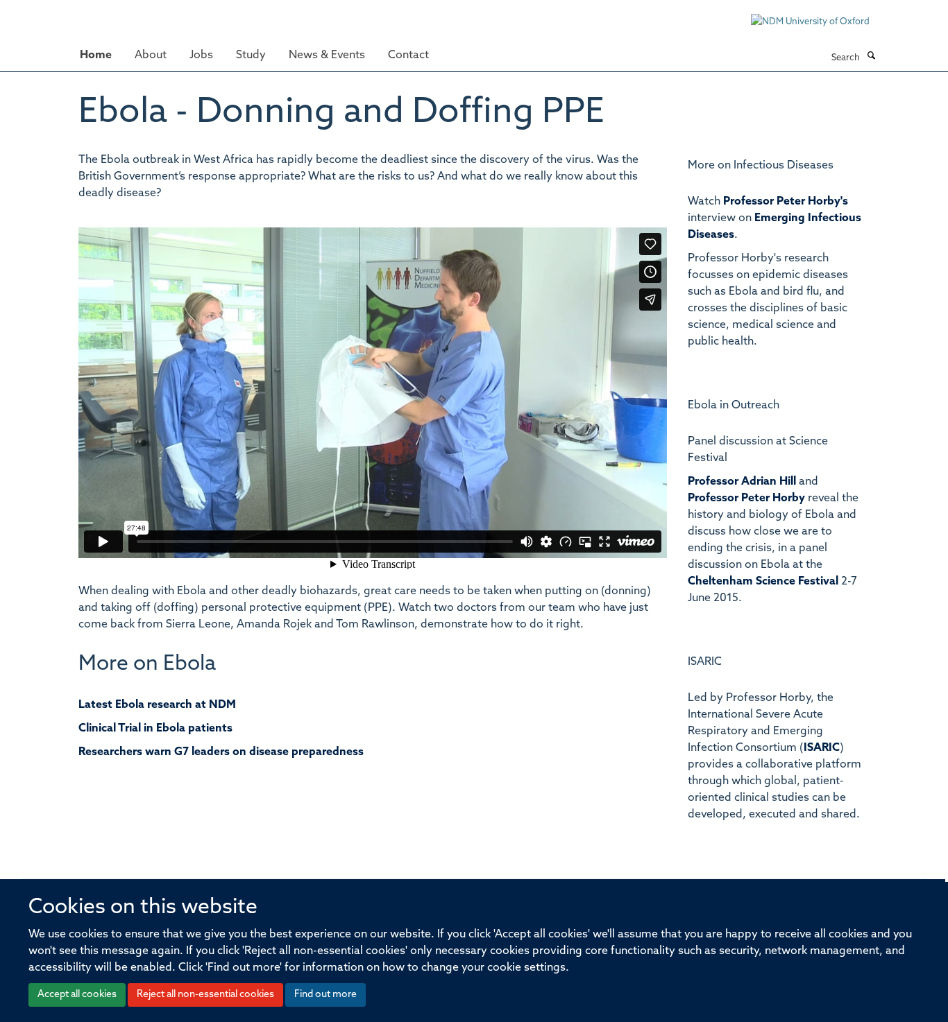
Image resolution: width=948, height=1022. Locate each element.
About (151, 55)
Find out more (325, 994)
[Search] (871, 56)
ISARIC (822, 748)
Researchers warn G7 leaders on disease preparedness (221, 752)
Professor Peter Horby (746, 498)
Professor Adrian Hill (742, 481)
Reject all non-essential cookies (205, 994)
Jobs (201, 55)
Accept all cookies (77, 994)
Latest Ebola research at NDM (157, 705)
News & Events (327, 55)
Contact (408, 55)
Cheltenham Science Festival (763, 581)
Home (96, 55)
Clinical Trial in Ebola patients (155, 728)
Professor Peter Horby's (785, 201)
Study (251, 55)
